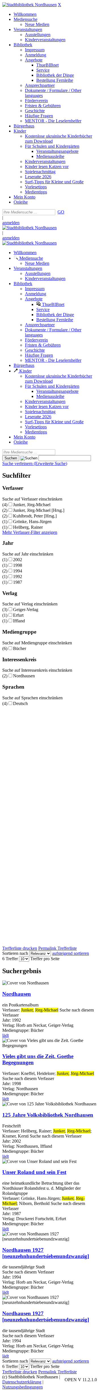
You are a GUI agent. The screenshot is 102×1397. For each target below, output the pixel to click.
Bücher (19, 648)
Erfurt (18, 615)
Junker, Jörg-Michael (31, 504)
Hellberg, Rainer (28, 527)
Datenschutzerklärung (21, 1382)
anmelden (11, 222)
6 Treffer (10, 958)
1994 (17, 571)
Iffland (19, 620)
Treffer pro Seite (45, 958)
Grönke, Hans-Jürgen (32, 521)
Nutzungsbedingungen (22, 1387)
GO (61, 212)
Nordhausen (24, 675)
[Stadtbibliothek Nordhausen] (29, 4)
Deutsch (20, 703)
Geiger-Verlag (25, 609)
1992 (17, 576)
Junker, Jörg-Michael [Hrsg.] (38, 510)
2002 (17, 559)
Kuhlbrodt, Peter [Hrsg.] (35, 516)
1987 (17, 582)
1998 (17, 565)
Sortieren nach (15, 953)
